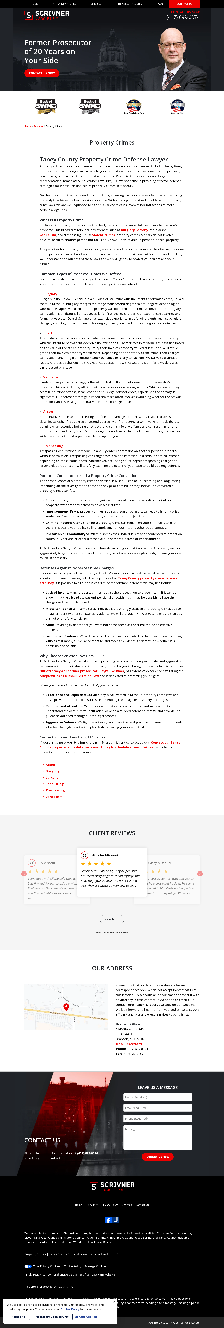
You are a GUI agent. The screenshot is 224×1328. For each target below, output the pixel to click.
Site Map (127, 1205)
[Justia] (115, 1220)
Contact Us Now (157, 1156)
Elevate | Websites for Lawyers (174, 1322)
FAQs (160, 3)
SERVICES (96, 3)
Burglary (50, 294)
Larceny (52, 777)
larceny (142, 230)
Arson (48, 411)
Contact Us (142, 1205)
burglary (128, 230)
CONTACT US (184, 3)
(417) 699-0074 (183, 17)
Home (27, 126)
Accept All (18, 1317)
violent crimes (103, 235)
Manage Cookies (95, 1266)
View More (112, 919)
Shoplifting (55, 784)
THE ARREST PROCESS (129, 3)
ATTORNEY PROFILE (64, 3)
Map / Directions (129, 1044)
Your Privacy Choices (46, 1266)
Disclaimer (92, 1205)
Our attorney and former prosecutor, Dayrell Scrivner (82, 671)
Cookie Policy (72, 1266)
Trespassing (53, 446)
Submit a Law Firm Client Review (112, 932)
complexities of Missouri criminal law (69, 676)
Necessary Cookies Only (52, 1317)
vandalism (48, 235)
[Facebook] (108, 1220)
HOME (34, 3)
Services (38, 126)
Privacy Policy (110, 1205)
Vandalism (51, 377)
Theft (47, 333)
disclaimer (75, 1274)
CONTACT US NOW (185, 12)
